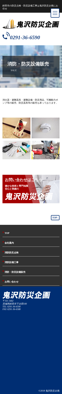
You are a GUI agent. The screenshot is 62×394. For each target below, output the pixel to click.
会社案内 (8, 243)
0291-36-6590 (25, 37)
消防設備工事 (10, 262)
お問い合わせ (10, 282)
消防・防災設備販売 (13, 272)
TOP (5, 233)
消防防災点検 (10, 252)
